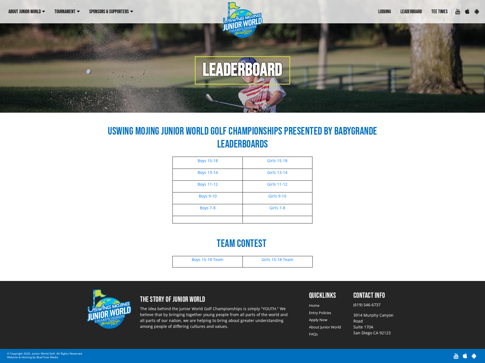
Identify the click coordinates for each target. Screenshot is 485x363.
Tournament (65, 12)
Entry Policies (320, 312)
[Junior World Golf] (242, 20)
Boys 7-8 (208, 207)
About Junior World (25, 12)
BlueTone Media (47, 357)
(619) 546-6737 (367, 304)
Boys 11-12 (208, 184)
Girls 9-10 (277, 196)
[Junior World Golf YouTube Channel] (457, 12)
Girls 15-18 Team (277, 259)
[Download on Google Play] (476, 12)
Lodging (384, 12)
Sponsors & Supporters (109, 12)
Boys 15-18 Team (207, 259)
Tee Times (439, 12)
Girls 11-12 (277, 184)
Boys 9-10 (208, 196)
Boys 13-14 (208, 172)
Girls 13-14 (277, 172)
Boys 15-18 (208, 160)
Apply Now (318, 319)
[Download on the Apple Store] (467, 12)
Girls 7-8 (277, 207)
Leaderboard (411, 12)
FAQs (313, 334)
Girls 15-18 (277, 160)
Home (314, 305)
